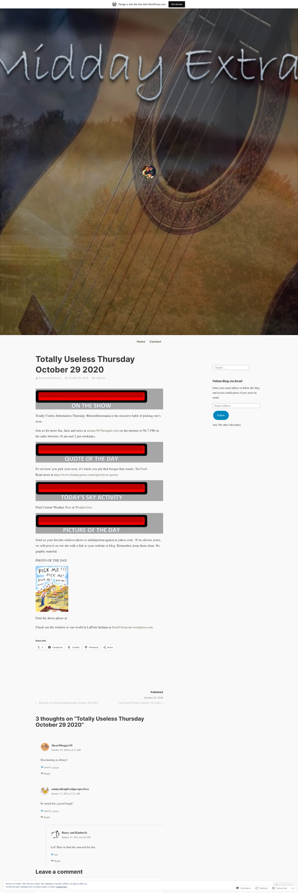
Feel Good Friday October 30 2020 (139, 703)
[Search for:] (231, 367)
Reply (47, 773)
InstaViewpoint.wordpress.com (132, 627)
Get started (176, 4)
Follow (221, 415)
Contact (155, 341)
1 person (55, 767)
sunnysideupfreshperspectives (70, 789)
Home (141, 341)
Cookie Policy (61, 886)
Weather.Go (83, 507)
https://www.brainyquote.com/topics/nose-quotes (86, 474)
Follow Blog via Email (227, 381)
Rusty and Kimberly (50, 377)
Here (68, 507)
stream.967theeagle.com (103, 430)
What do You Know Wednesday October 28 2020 (66, 703)
